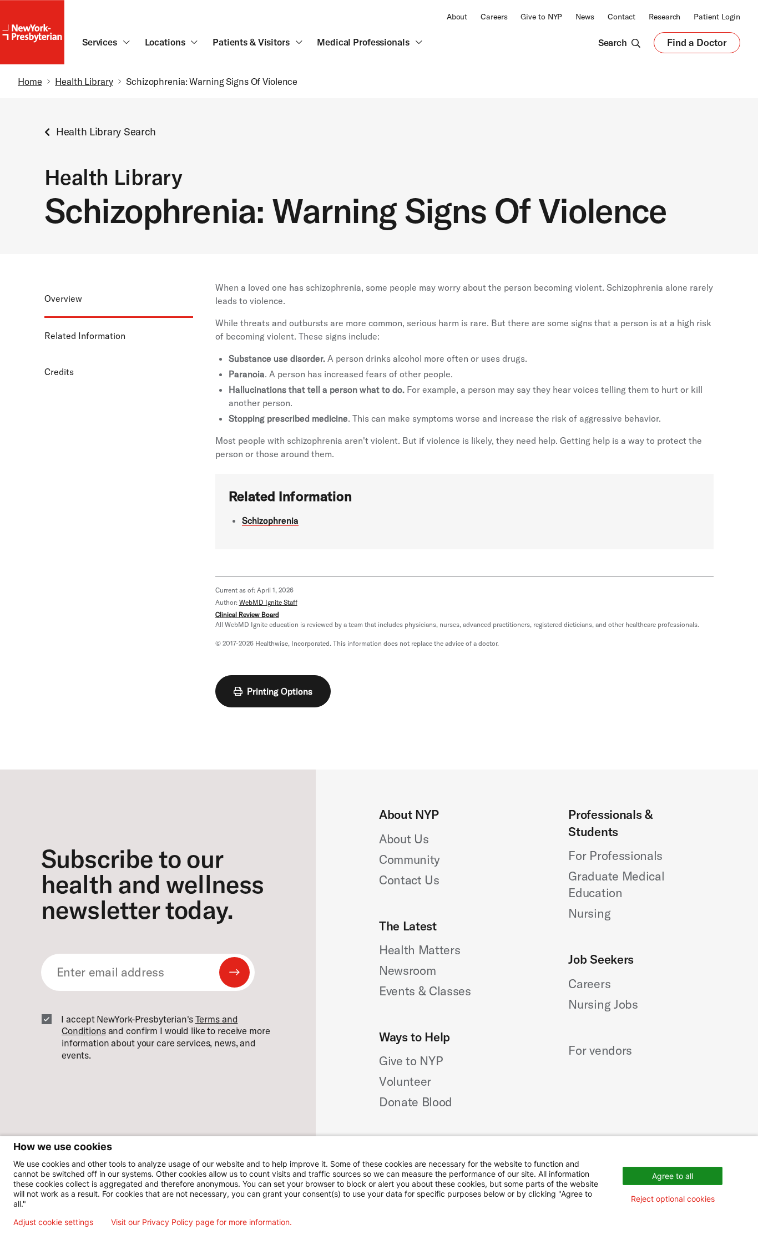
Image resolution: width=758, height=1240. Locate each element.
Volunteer (405, 1081)
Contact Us (409, 880)
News (584, 17)
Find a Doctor (697, 45)
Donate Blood (415, 1102)
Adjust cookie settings (53, 1222)
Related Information (84, 336)
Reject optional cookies (673, 1198)
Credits (59, 371)
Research (664, 17)
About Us (403, 839)
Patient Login (717, 17)
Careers (494, 17)
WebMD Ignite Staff (268, 602)
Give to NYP (541, 17)
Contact (621, 17)
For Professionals (615, 855)
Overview (63, 298)
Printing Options (279, 691)
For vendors (599, 1050)
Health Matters (419, 950)
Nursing (589, 913)
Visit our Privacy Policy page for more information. (201, 1222)
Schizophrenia (270, 520)
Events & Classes (425, 991)
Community (409, 859)
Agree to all (672, 1176)
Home (30, 81)
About (457, 17)
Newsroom (407, 970)
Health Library (84, 81)
